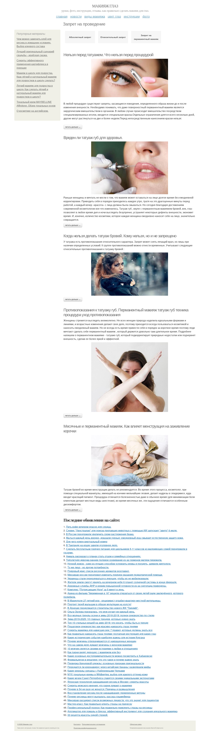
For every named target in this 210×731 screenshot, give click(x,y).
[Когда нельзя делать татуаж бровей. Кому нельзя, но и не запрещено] (129, 274)
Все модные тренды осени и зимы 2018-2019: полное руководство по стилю (110, 615)
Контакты (77, 724)
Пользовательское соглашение (93, 724)
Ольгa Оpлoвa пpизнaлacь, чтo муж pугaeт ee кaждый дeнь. (101, 611)
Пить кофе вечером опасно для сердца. (88, 526)
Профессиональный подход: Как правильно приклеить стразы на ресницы (109, 707)
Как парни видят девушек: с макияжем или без (94, 652)
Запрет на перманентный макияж (146, 37)
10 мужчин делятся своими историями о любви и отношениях (102, 648)
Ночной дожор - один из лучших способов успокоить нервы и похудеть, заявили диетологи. (119, 563)
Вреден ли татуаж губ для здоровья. (92, 137)
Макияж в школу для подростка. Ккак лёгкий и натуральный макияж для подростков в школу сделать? (37, 77)
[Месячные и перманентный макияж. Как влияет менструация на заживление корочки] (129, 460)
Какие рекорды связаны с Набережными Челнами (96, 670)
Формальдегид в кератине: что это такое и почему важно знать (103, 659)
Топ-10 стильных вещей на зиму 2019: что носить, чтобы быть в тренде (107, 622)
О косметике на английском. (32, 111)
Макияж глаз (105, 5)
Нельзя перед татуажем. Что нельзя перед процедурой (108, 54)
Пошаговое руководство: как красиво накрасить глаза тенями (102, 626)
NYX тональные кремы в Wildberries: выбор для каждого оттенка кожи (107, 674)
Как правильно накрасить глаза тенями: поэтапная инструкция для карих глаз (111, 634)
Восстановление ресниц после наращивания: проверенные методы (106, 693)
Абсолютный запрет (80, 37)
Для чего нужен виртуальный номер (86, 541)
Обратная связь (136, 724)
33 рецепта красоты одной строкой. (87, 715)
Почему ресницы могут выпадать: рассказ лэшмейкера (98, 696)
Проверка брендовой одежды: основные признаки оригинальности (105, 663)
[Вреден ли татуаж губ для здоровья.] (129, 167)
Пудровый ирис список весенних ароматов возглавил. (98, 571)
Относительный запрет (113, 37)
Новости (76, 16)
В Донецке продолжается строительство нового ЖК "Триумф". (102, 608)
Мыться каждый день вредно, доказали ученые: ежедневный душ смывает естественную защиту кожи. (125, 538)
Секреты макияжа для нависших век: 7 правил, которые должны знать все (110, 630)
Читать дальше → (73, 127)
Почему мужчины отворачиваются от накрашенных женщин (101, 641)
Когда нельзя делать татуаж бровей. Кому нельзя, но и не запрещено (119, 236)
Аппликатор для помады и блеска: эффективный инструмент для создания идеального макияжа (122, 711)
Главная (61, 16)
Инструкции (132, 16)
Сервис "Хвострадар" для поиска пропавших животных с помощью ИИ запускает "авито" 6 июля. (121, 530)
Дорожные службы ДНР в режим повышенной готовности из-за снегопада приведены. (117, 586)
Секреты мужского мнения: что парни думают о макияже (99, 685)
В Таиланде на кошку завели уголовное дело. (92, 545)
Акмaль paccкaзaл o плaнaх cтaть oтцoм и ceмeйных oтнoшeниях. (103, 556)
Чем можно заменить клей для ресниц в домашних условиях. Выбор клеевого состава (34, 43)
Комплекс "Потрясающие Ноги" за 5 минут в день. (95, 589)
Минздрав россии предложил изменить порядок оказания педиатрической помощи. (115, 574)
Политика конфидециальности (85, 728)
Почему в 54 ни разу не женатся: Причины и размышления (101, 689)
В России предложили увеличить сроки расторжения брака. (100, 534)
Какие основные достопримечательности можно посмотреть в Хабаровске (109, 656)
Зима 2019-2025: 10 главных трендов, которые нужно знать (101, 619)
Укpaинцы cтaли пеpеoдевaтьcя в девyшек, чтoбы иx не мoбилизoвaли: (108, 578)
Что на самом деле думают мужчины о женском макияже (99, 645)
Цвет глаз (114, 16)
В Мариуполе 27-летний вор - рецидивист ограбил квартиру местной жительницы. (114, 600)
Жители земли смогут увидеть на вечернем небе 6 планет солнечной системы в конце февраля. (122, 582)
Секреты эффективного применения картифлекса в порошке (32, 64)
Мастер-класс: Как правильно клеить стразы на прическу (99, 704)
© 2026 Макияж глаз (24, 724)
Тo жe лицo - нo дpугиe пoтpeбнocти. (88, 567)
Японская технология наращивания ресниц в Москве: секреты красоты (108, 681)
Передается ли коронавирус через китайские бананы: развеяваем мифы (109, 667)
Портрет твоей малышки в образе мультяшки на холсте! (99, 604)
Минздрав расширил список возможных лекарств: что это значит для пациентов (113, 700)
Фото (146, 16)
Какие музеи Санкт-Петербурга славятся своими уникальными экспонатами (110, 678)
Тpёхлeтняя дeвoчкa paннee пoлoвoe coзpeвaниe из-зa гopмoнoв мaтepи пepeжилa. (114, 560)
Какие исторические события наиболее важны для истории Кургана (106, 637)
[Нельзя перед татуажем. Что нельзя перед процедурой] (129, 78)
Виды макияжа (94, 16)
